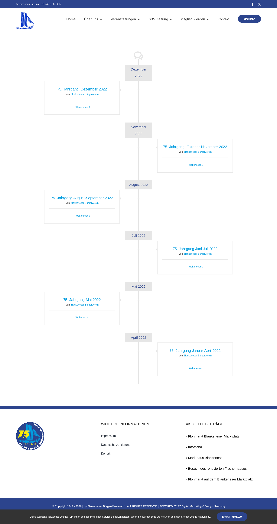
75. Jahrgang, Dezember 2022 (82, 89)
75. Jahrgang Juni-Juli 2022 (195, 249)
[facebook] (252, 4)
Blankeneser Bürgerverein (84, 94)
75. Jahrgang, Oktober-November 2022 (195, 147)
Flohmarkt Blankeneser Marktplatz (214, 436)
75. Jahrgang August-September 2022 (82, 198)
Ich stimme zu (232, 516)
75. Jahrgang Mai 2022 (82, 300)
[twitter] (259, 4)
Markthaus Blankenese (205, 458)
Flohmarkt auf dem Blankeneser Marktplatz (220, 479)
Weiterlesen (82, 107)
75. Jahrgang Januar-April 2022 (194, 351)
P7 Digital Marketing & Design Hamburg (201, 506)
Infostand (195, 447)
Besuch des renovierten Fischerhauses (217, 468)
